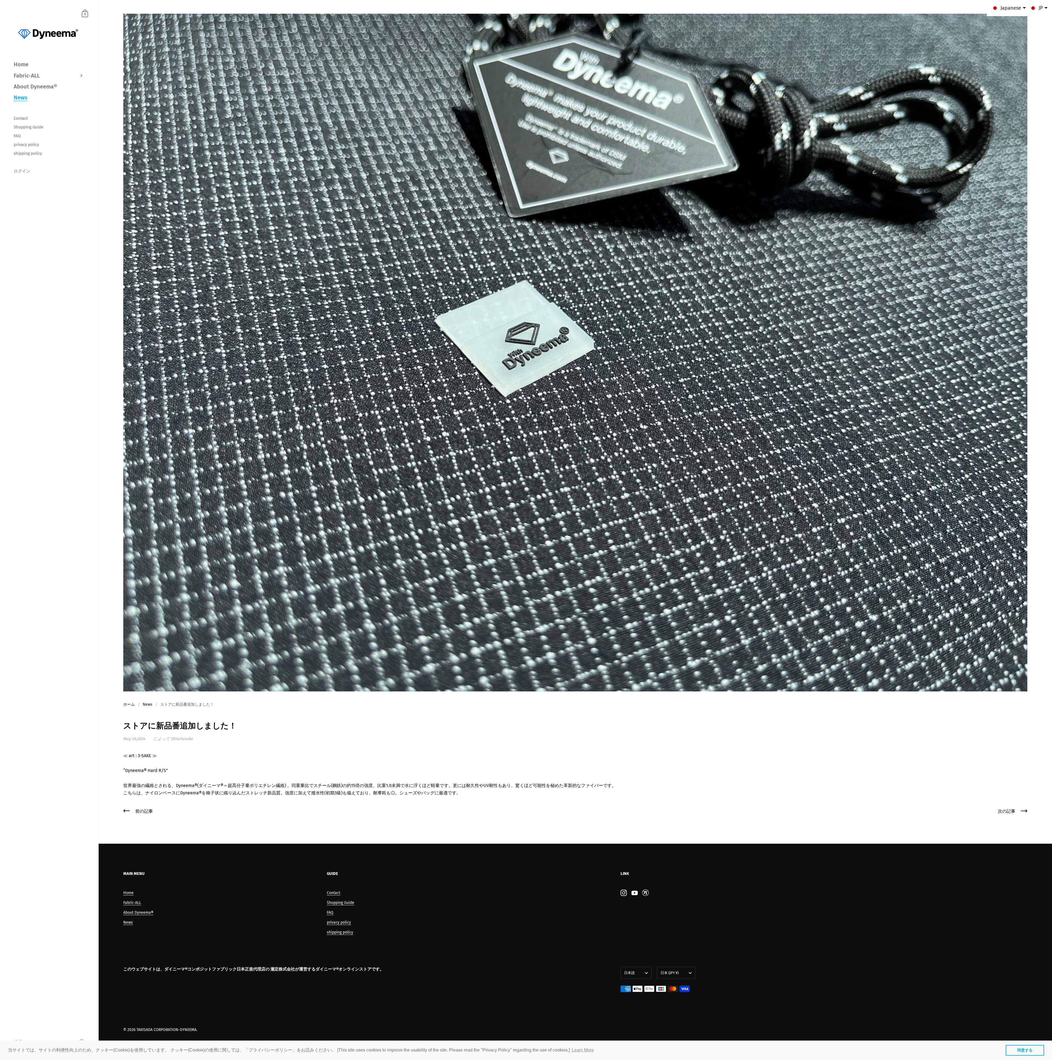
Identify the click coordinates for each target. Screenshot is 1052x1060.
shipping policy (340, 932)
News (147, 704)
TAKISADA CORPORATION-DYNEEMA (166, 1029)
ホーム (129, 704)
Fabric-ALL (132, 902)
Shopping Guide (340, 902)
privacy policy (339, 922)
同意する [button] (1025, 1050)
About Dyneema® (138, 912)
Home (128, 892)
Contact (333, 892)
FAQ (330, 912)
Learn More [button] (583, 1050)
